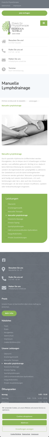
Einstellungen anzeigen (25, 429)
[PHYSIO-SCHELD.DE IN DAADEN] (15, 27)
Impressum (35, 434)
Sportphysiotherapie (16, 226)
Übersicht (11, 204)
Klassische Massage (15, 219)
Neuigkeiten (8, 332)
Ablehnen (24, 423)
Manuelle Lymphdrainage (18, 215)
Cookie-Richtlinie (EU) (12, 342)
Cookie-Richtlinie (16, 434)
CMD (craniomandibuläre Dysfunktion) (22, 230)
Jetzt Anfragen (24, 13)
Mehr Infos (9, 313)
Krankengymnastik (15, 208)
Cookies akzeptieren (24, 416)
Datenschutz (26, 434)
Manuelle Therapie (15, 211)
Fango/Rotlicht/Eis (15, 234)
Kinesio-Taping (13, 223)
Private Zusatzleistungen (17, 237)
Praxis (6, 329)
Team (6, 326)
